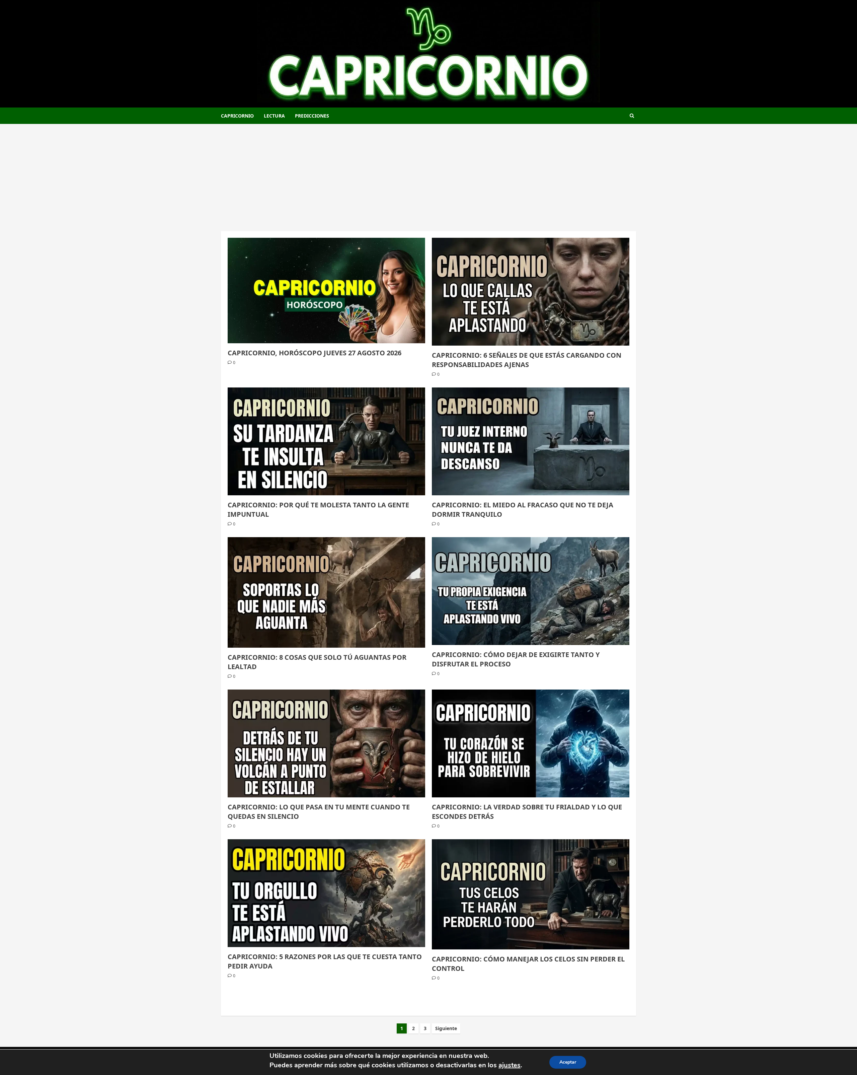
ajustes (509, 1065)
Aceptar (567, 1062)
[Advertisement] (428, 174)
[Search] (632, 115)
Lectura (274, 116)
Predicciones (312, 116)
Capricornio (237, 116)
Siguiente (446, 1028)
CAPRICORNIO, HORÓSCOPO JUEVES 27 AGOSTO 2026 (314, 352)
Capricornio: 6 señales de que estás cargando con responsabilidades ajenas (526, 360)
